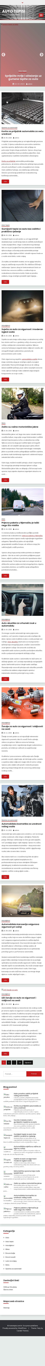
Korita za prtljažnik (8, 161)
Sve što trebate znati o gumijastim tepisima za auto (25, 1121)
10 (20, 1062)
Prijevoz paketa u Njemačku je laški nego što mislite (20, 524)
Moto (3, 423)
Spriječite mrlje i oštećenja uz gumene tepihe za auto (22, 77)
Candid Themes (23, 1331)
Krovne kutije (10, 1253)
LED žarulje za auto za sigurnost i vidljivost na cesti (19, 999)
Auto (3, 519)
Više (5, 181)
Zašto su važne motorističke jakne (20, 426)
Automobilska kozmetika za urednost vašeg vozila (22, 825)
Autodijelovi (6, 326)
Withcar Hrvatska (10, 1287)
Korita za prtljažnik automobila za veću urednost (22, 132)
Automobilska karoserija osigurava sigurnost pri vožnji (20, 925)
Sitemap (6, 1308)
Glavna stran (8, 1289)
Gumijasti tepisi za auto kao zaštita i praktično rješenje (21, 230)
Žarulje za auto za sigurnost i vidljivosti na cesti (22, 728)
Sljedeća (28, 1062)
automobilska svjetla (29, 359)
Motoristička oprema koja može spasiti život (27, 1172)
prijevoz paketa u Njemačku (32, 536)
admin (29, 84)
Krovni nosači (10, 1257)
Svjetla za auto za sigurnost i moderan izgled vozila (22, 330)
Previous (3, 55)
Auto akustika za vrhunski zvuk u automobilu (19, 624)
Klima (7, 1249)
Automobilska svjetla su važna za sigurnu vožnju (27, 1147)
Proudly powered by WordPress (15, 1328)
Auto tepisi (13, 11)
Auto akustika (13, 642)
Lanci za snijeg (10, 1261)
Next (41, 55)
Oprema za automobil (9, 128)
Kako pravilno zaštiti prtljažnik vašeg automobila (26, 1094)
